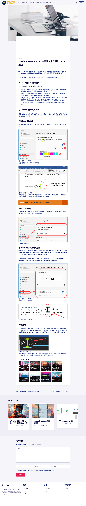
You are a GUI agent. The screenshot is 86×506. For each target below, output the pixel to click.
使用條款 (47, 491)
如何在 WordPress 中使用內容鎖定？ (60, 390)
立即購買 (81, 2)
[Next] (76, 417)
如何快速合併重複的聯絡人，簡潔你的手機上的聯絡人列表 (18, 422)
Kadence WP (28, 502)
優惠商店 (42, 2)
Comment (20, 448)
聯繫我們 (48, 2)
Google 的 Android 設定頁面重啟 (42, 422)
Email (37, 466)
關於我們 (32, 2)
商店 (25, 491)
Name (19, 466)
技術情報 (20, 59)
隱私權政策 (48, 489)
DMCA (47, 493)
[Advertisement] (43, 48)
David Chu (22, 68)
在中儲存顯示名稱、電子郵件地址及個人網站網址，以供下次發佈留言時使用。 (37, 470)
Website (56, 466)
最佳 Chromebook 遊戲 (66, 421)
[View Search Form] (77, 2)
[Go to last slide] (10, 417)
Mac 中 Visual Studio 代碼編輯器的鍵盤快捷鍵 (27, 390)
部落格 (37, 2)
